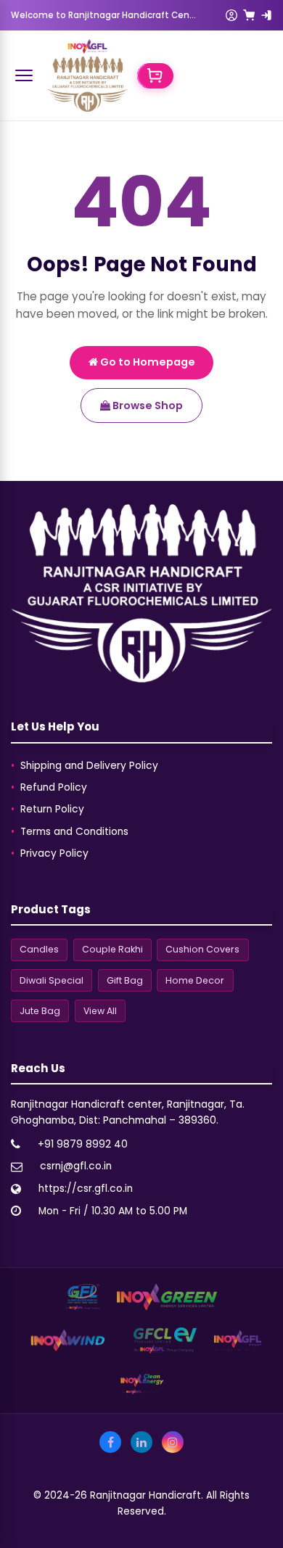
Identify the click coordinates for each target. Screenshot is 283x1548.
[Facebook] (110, 1442)
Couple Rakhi (112, 949)
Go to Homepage (146, 362)
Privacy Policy (54, 853)
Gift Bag (125, 980)
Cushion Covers (202, 949)
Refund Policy (53, 787)
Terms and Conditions (74, 832)
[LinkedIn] (141, 1442)
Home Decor (194, 980)
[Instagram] (173, 1442)
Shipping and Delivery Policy (89, 766)
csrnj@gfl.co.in (76, 1166)
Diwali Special (51, 980)
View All (100, 1011)
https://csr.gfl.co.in (85, 1188)
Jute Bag (40, 1011)
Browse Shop (146, 405)
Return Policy (52, 809)
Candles (39, 949)
